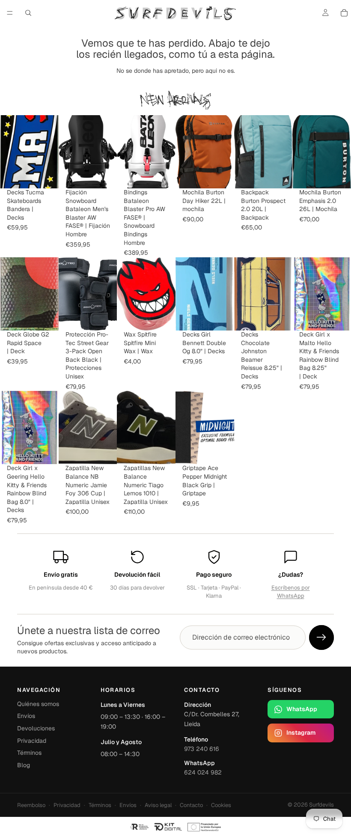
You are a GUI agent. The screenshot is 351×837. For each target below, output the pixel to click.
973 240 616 (201, 749)
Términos (29, 753)
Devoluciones (36, 728)
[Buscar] (28, 12)
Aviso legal (158, 805)
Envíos (26, 716)
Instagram (300, 732)
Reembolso (31, 805)
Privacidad (31, 741)
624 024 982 (203, 772)
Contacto (191, 805)
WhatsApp (301, 709)
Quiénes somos (38, 704)
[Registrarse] (321, 637)
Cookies (221, 805)
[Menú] (10, 13)
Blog (23, 765)
